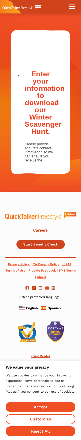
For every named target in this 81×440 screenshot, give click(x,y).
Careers (40, 230)
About (41, 277)
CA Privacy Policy (46, 264)
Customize (40, 419)
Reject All (40, 431)
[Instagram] (40, 288)
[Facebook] (27, 288)
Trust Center (40, 356)
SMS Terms (67, 270)
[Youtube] (47, 288)
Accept (40, 407)
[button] (72, 6)
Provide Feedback (42, 270)
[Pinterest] (53, 288)
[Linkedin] (34, 288)
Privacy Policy (19, 264)
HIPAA (66, 264)
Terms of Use (15, 270)
